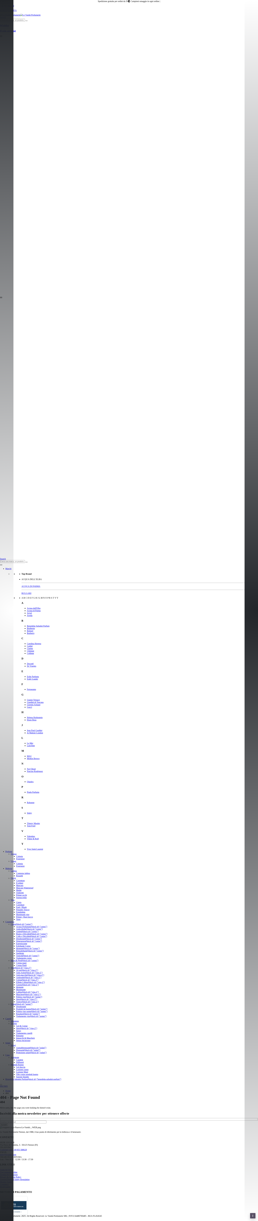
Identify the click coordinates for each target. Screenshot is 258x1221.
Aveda (29, 615)
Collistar (30, 653)
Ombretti (20, 893)
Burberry (31, 633)
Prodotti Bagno (17, 1065)
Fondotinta (20, 912)
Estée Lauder (32, 679)
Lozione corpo (22, 1069)
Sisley (29, 813)
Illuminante (21, 989)
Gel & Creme (22, 1026)
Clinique (30, 651)
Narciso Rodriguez (35, 771)
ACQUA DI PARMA (31, 586)
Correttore (20, 880)
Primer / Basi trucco (24, 917)
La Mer (30, 743)
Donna (14, 854)
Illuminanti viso (22, 914)
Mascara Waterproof (24, 888)
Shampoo (15, 1021)
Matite (19, 890)
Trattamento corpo (24, 958)
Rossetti (19, 876)
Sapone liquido (22, 1077)
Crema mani (21, 963)
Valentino (31, 836)
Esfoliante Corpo (23, 946)
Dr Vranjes (31, 666)
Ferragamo (31, 689)
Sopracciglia (21, 897)
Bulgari (30, 631)
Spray (18, 1031)
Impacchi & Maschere (25, 1038)
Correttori (20, 905)
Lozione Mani (22, 1072)
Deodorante (21, 1006)
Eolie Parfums (33, 676)
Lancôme (31, 745)
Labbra (14, 871)
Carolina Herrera (34, 643)
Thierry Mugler (33, 823)
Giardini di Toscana (35, 702)
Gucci (29, 707)
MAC (29, 756)
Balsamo (20, 1035)
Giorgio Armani (33, 705)
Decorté (30, 664)
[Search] (26, 20)
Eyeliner (19, 883)
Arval (29, 613)
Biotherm (31, 628)
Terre (18, 919)
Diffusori (20, 1062)
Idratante (20, 987)
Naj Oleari (31, 769)
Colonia (19, 856)
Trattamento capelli (24, 1033)
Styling (14, 1023)
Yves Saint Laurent (35, 849)
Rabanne (30, 802)
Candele (19, 1060)
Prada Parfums (33, 792)
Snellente (20, 953)
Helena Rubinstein (35, 717)
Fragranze (20, 859)
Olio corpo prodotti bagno (27, 1074)
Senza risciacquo (23, 1040)
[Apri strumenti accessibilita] (253, 1216)
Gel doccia (20, 1067)
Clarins (30, 648)
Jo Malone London (35, 733)
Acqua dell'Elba (33, 608)
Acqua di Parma (34, 610)
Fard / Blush (21, 907)
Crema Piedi (21, 965)
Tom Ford (31, 826)
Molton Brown (33, 758)
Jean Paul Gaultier (34, 730)
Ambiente (15, 1057)
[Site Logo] (20, 15)
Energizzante (21, 943)
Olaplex (30, 782)
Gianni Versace (33, 700)
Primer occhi (21, 895)
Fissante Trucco (22, 910)
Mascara (19, 885)
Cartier (30, 646)
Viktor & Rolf (33, 839)
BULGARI (26, 593)
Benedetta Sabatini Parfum (38, 626)
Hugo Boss (31, 720)
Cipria (18, 902)
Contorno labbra (23, 873)
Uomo (13, 861)
